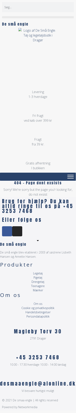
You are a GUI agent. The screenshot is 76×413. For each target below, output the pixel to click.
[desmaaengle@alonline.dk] (38, 376)
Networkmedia (27, 407)
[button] (38, 17)
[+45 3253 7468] (38, 350)
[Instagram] (17, 231)
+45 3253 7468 (38, 357)
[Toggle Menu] (70, 176)
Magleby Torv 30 (38, 331)
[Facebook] (7, 231)
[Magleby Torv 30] (38, 324)
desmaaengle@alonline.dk (38, 383)
